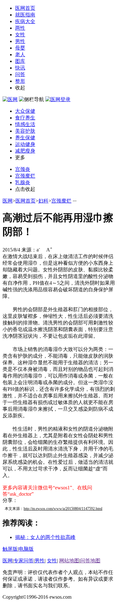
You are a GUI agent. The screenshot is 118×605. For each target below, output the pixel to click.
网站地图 (69, 560)
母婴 (20, 48)
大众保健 (25, 111)
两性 (20, 28)
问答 (20, 74)
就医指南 (25, 14)
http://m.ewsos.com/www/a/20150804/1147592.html (63, 508)
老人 (20, 54)
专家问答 (24, 560)
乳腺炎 (22, 182)
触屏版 (10, 549)
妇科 (43, 200)
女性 (20, 34)
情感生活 (25, 124)
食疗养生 (25, 117)
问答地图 (90, 560)
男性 (20, 41)
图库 (20, 61)
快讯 (20, 67)
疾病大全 (25, 21)
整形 (20, 81)
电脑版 (26, 549)
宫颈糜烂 (25, 175)
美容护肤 (25, 131)
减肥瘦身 (25, 151)
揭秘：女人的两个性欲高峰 (45, 537)
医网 (8, 200)
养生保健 (25, 137)
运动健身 (25, 144)
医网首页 (25, 8)
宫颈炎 (22, 169)
